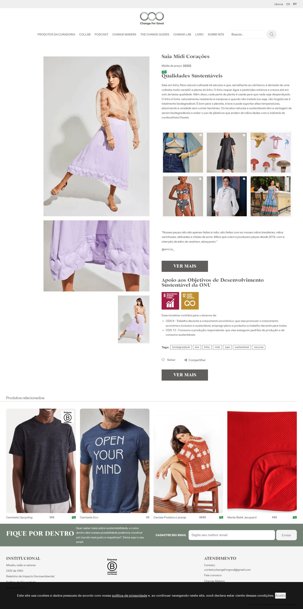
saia (227, 347)
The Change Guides (154, 34)
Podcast (101, 34)
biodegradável (181, 347)
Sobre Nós (216, 34)
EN (288, 4)
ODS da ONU (14, 570)
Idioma (278, 4)
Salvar (171, 359)
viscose (258, 347)
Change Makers (124, 34)
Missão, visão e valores (21, 565)
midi (217, 347)
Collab (84, 34)
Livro (199, 34)
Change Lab (182, 34)
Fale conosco (213, 575)
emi (197, 347)
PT (295, 4)
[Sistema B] (67, 417)
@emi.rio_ (168, 249)
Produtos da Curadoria (56, 34)
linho (207, 347)
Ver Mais (184, 266)
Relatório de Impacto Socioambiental (30, 576)
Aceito (280, 595)
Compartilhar (197, 360)
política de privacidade (129, 595)
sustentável (242, 347)
